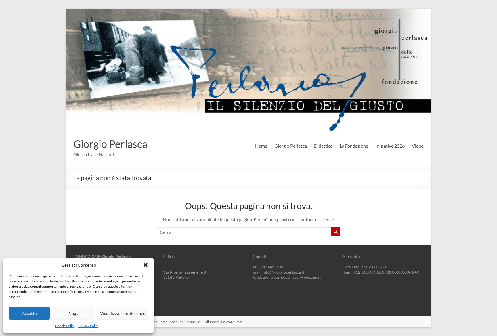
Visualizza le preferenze (122, 313)
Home (261, 145)
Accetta (29, 313)
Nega (73, 313)
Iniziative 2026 (390, 145)
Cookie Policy (65, 326)
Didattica (323, 145)
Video (418, 145)
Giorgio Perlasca (110, 144)
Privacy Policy (88, 326)
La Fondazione (354, 145)
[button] (145, 265)
